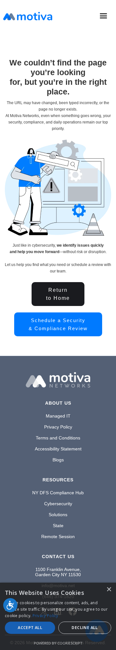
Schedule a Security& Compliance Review (58, 324)
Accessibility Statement (58, 448)
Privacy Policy (58, 426)
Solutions (58, 514)
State (58, 525)
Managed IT (58, 416)
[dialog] (58, 616)
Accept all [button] (30, 627)
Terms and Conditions (58, 437)
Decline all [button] (85, 627)
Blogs (58, 459)
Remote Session (58, 536)
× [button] (108, 589)
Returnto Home (58, 294)
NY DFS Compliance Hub (58, 492)
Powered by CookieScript (58, 643)
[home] (27, 16)
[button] (103, 15)
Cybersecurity (58, 503)
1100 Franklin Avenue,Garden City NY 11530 (58, 572)
